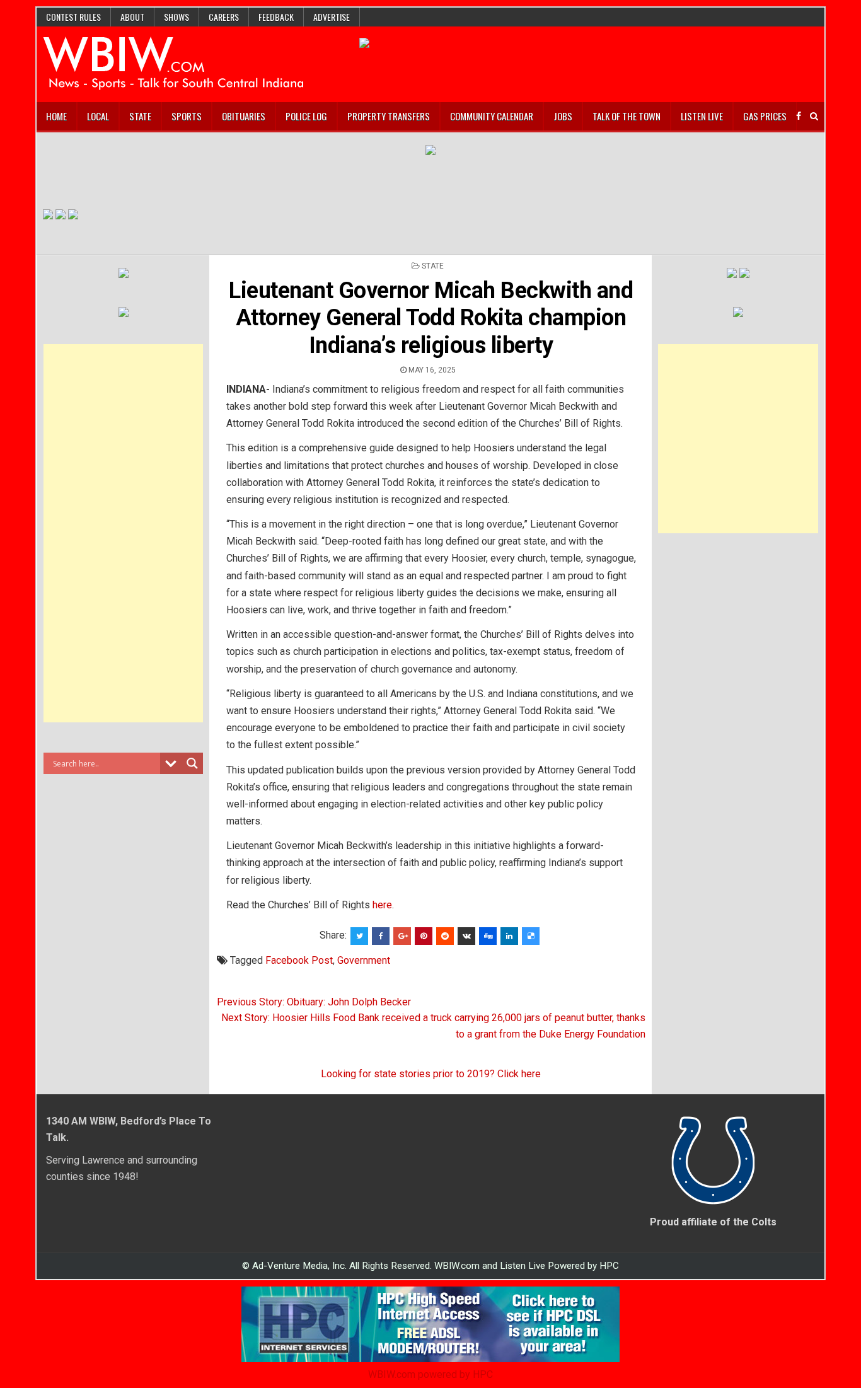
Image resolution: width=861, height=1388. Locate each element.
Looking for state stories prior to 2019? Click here (431, 1074)
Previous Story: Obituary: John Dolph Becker (314, 1002)
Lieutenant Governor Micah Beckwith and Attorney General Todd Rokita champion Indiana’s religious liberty (431, 317)
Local (98, 116)
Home (56, 116)
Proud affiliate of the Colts (713, 1222)
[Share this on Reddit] (445, 936)
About (132, 16)
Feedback (276, 16)
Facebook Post (299, 960)
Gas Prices (765, 116)
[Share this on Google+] (402, 936)
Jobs (562, 116)
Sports (186, 116)
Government (363, 960)
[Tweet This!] (359, 936)
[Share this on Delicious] (531, 936)
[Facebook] (798, 116)
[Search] (814, 116)
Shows (176, 16)
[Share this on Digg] (488, 936)
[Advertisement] (123, 533)
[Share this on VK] (466, 936)
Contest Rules (73, 16)
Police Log (306, 116)
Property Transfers (388, 116)
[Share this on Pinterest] (423, 936)
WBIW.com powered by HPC (430, 1374)
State (140, 116)
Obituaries (243, 116)
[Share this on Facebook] (381, 936)
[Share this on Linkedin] (509, 936)
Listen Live (702, 116)
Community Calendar (491, 116)
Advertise (331, 16)
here (382, 905)
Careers (224, 16)
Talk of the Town (626, 116)
